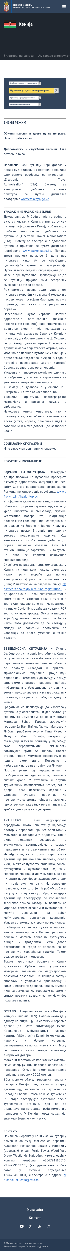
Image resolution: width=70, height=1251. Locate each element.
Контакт (35, 1218)
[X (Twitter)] (30, 1226)
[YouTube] (21, 1226)
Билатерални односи (19, 56)
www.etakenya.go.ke (35, 199)
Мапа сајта (35, 1209)
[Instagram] (48, 1226)
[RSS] (39, 1226)
